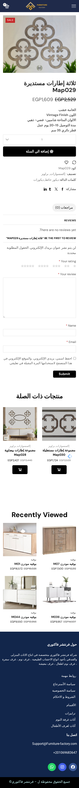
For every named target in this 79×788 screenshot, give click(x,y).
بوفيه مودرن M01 (25, 564)
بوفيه (73, 559)
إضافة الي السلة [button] (59, 469)
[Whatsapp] (52, 767)
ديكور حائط (52, 180)
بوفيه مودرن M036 (63, 617)
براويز (44, 174)
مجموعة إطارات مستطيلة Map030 (59, 452)
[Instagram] (62, 767)
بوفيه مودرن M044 (23, 617)
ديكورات (38, 180)
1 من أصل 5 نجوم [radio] (74, 266)
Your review (67, 274)
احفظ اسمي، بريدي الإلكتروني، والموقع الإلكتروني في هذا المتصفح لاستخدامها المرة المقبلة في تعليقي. (37, 360)
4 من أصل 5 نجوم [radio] (43, 266)
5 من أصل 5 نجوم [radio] (27, 266)
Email (71, 342)
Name (71, 326)
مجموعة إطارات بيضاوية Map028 (20, 452)
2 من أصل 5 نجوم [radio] (66, 266)
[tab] (64, 208)
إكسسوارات (57, 174)
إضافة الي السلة (37, 151)
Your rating (67, 261)
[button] (69, 456)
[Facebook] (73, 767)
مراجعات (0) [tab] (64, 208)
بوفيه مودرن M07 (64, 564)
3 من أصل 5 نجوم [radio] (56, 266)
